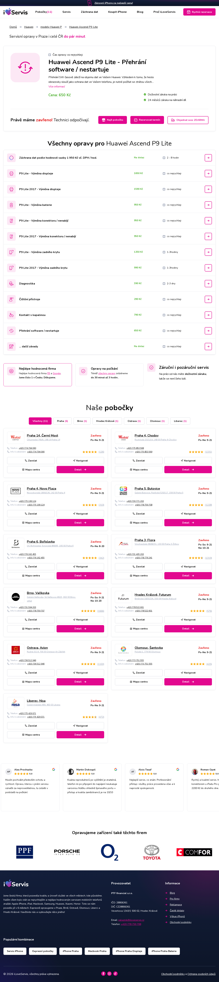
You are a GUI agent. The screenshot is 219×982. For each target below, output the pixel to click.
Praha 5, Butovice (147, 489)
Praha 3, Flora (145, 540)
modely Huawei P (51, 27)
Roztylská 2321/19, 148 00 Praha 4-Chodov (156, 439)
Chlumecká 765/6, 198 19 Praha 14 (43, 439)
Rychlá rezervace (202, 12)
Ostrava (134, 421)
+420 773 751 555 (135, 660)
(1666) (100, 611)
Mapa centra (32, 469)
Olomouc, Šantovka (149, 648)
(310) (101, 505)
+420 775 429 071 (27, 713)
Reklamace (176, 904)
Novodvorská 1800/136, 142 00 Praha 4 (46, 492)
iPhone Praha (71, 951)
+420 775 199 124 (27, 501)
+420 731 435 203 (135, 554)
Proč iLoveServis (164, 12)
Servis (66, 12)
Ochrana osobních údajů (201, 974)
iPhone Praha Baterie (164, 951)
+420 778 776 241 (143, 557)
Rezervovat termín (149, 119)
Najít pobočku (115, 119)
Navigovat (82, 460)
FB (48, 373)
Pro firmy (175, 898)
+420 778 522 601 (135, 607)
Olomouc (157, 421)
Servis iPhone (15, 951)
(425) (209, 664)
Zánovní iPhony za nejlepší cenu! (113, 3)
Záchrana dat (89, 12)
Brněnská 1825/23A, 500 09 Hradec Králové (155, 598)
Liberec (180, 421)
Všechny (40, 421)
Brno (82, 421)
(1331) (208, 451)
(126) (101, 451)
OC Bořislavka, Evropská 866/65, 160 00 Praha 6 (50, 545)
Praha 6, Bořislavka (41, 542)
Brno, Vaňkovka (38, 593)
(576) (209, 611)
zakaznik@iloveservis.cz (131, 920)
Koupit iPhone (117, 12)
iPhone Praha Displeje (129, 951)
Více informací (56, 86)
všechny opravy (106, 373)
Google (57, 373)
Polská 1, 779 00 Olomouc (148, 651)
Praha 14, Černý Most (42, 435)
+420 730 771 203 (135, 501)
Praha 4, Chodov (146, 435)
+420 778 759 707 (35, 610)
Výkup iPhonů (177, 916)
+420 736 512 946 (27, 660)
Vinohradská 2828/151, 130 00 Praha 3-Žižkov (157, 544)
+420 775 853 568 (135, 448)
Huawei (28, 27)
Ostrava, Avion (37, 648)
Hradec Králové (107, 421)
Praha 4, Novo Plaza (41, 489)
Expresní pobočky (42, 951)
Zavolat (32, 460)
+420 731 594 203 (27, 607)
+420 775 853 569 (143, 451)
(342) (101, 558)
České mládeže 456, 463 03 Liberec (43, 704)
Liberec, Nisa (36, 701)
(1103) (100, 664)
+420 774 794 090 (27, 448)
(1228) (208, 505)
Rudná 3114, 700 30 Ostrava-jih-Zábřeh (46, 651)
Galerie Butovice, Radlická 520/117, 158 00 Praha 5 (159, 492)
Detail (78, 469)
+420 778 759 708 (143, 504)
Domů (13, 27)
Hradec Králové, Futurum (153, 595)
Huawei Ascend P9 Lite (83, 27)
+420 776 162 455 (27, 554)
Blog (140, 12)
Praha (62, 421)
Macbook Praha (97, 951)
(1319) (208, 558)
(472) (101, 717)
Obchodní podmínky (180, 922)
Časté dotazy (177, 910)
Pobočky (43, 12)
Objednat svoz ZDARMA (190, 120)
